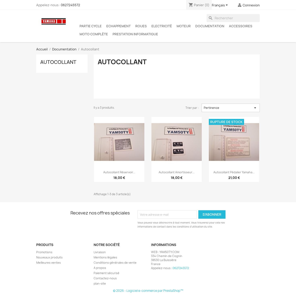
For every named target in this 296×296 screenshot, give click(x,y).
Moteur (184, 26)
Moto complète (94, 34)
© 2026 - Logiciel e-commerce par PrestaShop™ (148, 291)
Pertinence (231, 107)
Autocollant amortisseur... (177, 172)
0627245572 (70, 5)
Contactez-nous (105, 278)
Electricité (161, 26)
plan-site (100, 283)
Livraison (100, 252)
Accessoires (240, 26)
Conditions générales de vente (115, 262)
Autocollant (58, 62)
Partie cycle (91, 26)
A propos (100, 268)
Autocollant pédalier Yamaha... (234, 172)
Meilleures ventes (48, 262)
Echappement (118, 26)
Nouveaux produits (49, 257)
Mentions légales (105, 257)
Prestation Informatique (135, 34)
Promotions (44, 252)
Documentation (209, 26)
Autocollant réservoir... (119, 172)
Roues (141, 26)
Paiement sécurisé (106, 273)
